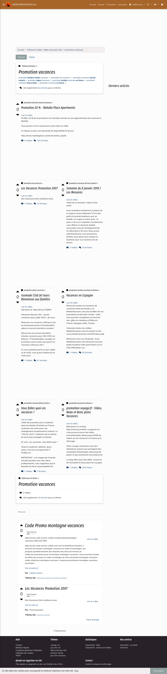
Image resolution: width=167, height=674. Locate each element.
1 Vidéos (28, 360)
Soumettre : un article (128, 645)
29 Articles (87, 467)
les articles (42, 88)
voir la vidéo (26, 115)
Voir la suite (30, 568)
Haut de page (93, 619)
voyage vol (54, 645)
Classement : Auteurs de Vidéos (98, 648)
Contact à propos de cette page (98, 664)
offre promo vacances (44, 578)
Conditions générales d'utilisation (29, 650)
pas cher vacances (58, 655)
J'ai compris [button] (159, 671)
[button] (149, 4)
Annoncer (124, 648)
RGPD (18, 655)
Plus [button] (76, 671)
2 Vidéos (28, 203)
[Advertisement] (83, 28)
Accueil (92, 4)
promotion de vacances (59, 578)
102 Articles (42, 140)
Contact (19, 645)
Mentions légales (22, 648)
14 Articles (42, 203)
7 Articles (41, 471)
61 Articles (42, 360)
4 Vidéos (28, 140)
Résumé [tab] (22, 512)
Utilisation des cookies (24, 653)
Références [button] (137, 4)
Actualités (122, 4)
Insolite (101, 4)
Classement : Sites (92, 645)
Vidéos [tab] (32, 57)
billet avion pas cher (58, 650)
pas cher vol (55, 648)
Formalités (111, 4)
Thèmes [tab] (21, 57)
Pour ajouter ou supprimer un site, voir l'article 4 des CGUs (39, 664)
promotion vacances (43, 615)
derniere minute (56, 653)
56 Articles (87, 352)
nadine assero (36, 573)
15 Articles (87, 247)
